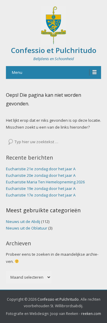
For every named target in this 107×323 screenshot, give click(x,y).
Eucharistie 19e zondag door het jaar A (40, 188)
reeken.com (91, 313)
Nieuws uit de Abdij (23, 221)
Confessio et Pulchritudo (53, 50)
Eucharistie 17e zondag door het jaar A (40, 195)
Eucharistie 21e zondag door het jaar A (40, 168)
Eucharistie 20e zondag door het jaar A (40, 175)
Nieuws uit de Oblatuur (26, 228)
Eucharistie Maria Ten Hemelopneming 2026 (45, 182)
